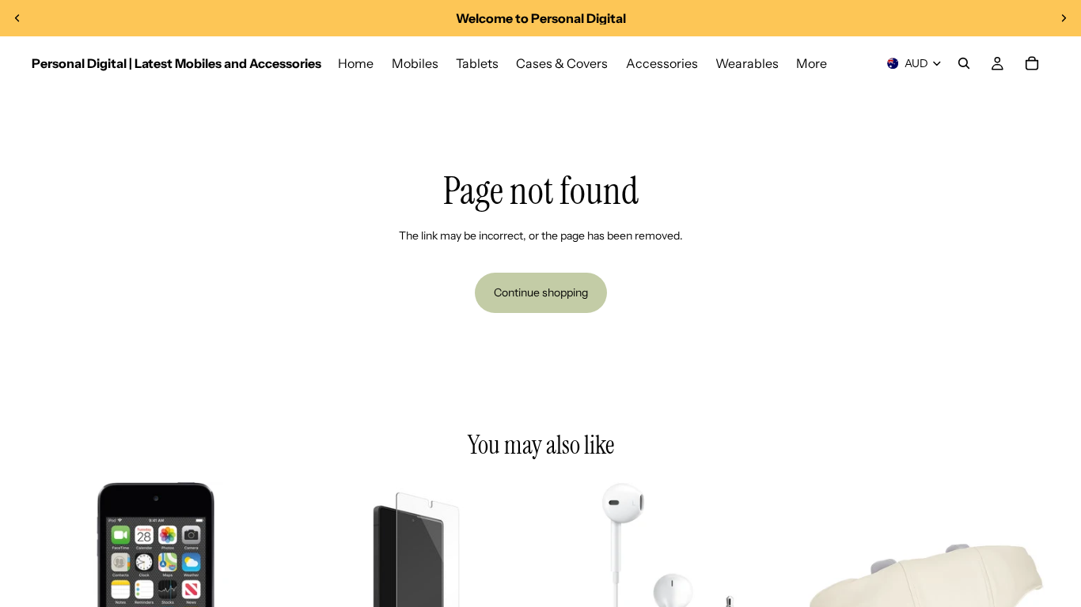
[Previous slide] (17, 18)
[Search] (963, 63)
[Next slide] (1063, 18)
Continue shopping (541, 292)
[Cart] (1032, 63)
